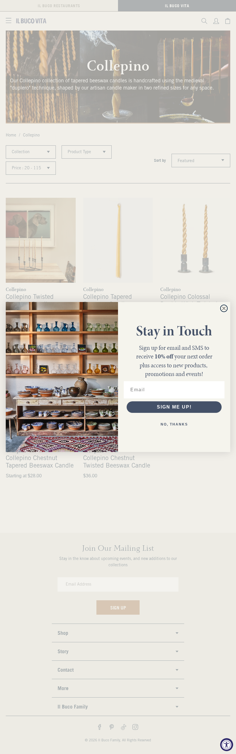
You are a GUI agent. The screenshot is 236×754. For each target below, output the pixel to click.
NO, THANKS (174, 424)
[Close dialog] (223, 308)
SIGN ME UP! (174, 406)
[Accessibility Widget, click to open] (226, 744)
